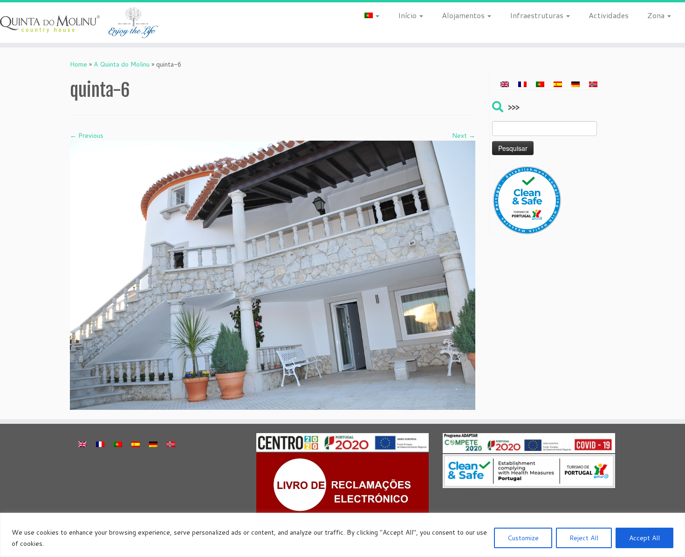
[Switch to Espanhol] (558, 84)
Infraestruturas (537, 15)
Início (408, 15)
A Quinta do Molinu (122, 64)
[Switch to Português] (540, 84)
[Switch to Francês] (522, 84)
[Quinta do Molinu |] (79, 22)
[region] (342, 535)
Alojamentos (464, 15)
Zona (656, 15)
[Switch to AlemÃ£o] (575, 84)
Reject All (583, 538)
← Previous (86, 135)
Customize (523, 538)
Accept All (644, 538)
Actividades (609, 15)
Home (78, 64)
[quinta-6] (272, 274)
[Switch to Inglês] (505, 84)
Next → (463, 135)
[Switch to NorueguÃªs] (593, 84)
